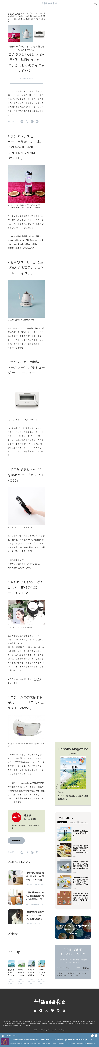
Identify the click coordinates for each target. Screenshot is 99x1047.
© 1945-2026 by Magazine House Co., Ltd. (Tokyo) (49, 1030)
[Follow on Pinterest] (52, 1010)
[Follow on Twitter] (47, 1010)
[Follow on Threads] (64, 1010)
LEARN (17, 13)
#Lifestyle (16, 840)
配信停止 (86, 967)
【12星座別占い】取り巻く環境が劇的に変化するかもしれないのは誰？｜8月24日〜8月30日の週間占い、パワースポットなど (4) (53, 1040)
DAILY (62, 822)
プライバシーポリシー (80, 973)
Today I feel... (11, 1036)
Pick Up (14, 952)
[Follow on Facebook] (41, 1010)
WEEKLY (73, 822)
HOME (10, 13)
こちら (36, 679)
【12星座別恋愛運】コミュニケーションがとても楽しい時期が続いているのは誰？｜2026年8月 (48, 1043)
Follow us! (73, 933)
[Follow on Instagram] (35, 1010)
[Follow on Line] (58, 1010)
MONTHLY (83, 822)
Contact (27, 1025)
